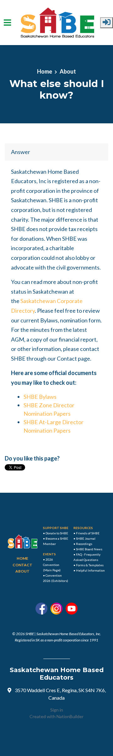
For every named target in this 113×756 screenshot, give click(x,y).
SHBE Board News (89, 549)
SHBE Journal (85, 538)
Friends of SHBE (88, 533)
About (68, 71)
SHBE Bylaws (40, 396)
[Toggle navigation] (7, 22)
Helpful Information (90, 570)
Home (44, 71)
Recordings (84, 544)
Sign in (56, 709)
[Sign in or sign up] (106, 22)
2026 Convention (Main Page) (52, 565)
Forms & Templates (90, 565)
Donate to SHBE (57, 533)
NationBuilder (69, 716)
